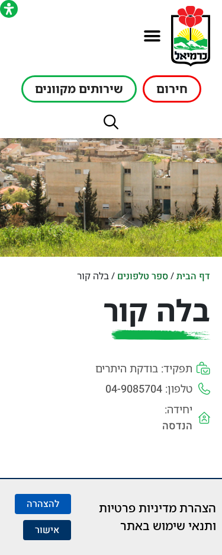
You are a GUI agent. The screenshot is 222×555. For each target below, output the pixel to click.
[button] (152, 36)
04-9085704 (133, 389)
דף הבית (193, 276)
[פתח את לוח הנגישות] (9, 9)
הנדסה (177, 426)
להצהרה (43, 504)
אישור (47, 530)
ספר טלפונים (142, 276)
